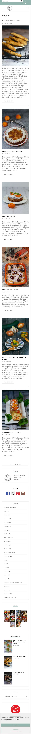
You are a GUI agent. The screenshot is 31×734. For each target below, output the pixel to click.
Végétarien (6, 593)
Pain (5, 560)
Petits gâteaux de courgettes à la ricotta (14, 358)
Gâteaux (6, 541)
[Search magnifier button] (22, 1)
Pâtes (5, 567)
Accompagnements (8, 507)
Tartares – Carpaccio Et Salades (11, 582)
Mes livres (6, 548)
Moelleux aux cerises (10, 290)
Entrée (5, 530)
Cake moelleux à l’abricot (11, 432)
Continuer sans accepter (15, 716)
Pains (5, 563)
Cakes (5, 511)
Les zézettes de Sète (11, 21)
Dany (10, 23)
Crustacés (6, 522)
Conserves (6, 518)
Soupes (6, 578)
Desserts (6, 526)
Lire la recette (8, 101)
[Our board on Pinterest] (18, 493)
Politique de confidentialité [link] (15, 731)
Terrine (5, 590)
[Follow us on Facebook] (8, 493)
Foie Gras (6, 533)
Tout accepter (16, 725)
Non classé (6, 556)
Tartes (5, 586)
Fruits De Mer (7, 537)
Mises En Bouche (8, 552)
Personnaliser (16, 729)
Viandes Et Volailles (8, 597)
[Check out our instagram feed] (23, 493)
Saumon (6, 575)
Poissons (6, 571)
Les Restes (6, 545)
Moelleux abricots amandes (12, 151)
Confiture (6, 515)
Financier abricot (8, 216)
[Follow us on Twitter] (13, 493)
